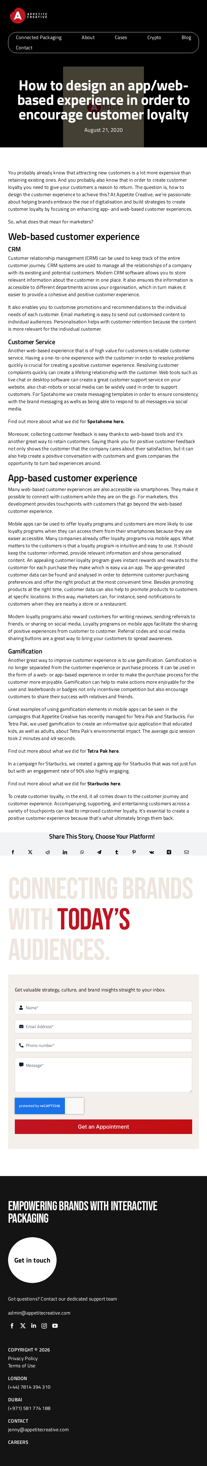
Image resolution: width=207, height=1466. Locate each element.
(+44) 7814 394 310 (29, 1387)
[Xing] (169, 852)
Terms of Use (22, 1365)
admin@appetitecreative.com (39, 1312)
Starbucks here (103, 783)
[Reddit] (48, 852)
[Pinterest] (134, 852)
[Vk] (152, 852)
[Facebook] (13, 852)
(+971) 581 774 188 (29, 1408)
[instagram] (44, 1326)
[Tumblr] (117, 852)
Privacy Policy (23, 1358)
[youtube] (55, 1326)
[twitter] (23, 1326)
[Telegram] (99, 852)
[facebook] (12, 1326)
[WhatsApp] (82, 852)
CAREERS (18, 1442)
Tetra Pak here (103, 751)
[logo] (28, 8)
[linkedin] (33, 1326)
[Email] (186, 852)
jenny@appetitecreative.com (38, 1429)
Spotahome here (105, 421)
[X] (30, 852)
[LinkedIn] (65, 852)
